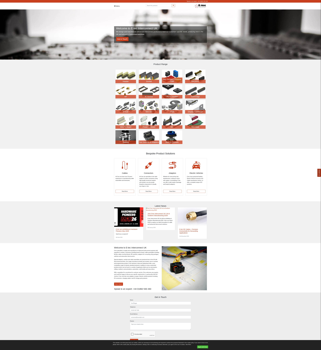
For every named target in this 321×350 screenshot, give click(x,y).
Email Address (134, 314)
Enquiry (132, 321)
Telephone (133, 307)
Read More (125, 191)
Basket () (319, 173)
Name (131, 300)
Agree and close (202, 347)
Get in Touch (122, 39)
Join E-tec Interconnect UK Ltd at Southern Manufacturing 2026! (159, 214)
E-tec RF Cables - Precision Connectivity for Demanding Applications (188, 231)
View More (188, 344)
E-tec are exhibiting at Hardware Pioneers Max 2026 (126, 230)
